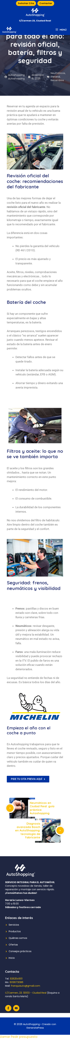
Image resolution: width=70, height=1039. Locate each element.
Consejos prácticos (20, 951)
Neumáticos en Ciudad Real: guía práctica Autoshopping (42, 808)
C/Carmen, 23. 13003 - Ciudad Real (25, 992)
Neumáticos (58, 73)
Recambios (57, 80)
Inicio (12, 958)
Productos (15, 931)
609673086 (16, 982)
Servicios (14, 924)
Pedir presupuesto (24, 1037)
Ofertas (13, 944)
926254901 (16, 978)
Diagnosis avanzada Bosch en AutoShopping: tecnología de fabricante (27, 830)
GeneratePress (35, 1027)
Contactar (45, 3)
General (55, 76)
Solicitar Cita (26, 3)
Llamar (5, 1037)
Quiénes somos (18, 938)
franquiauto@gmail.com (25, 985)
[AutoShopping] (9, 29)
